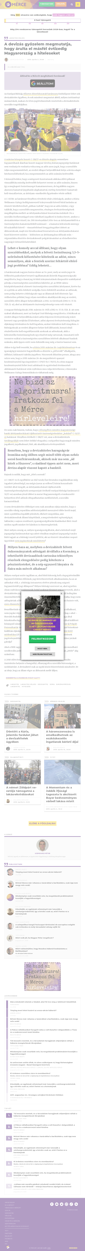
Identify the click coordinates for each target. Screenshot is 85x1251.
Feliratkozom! (42, 638)
